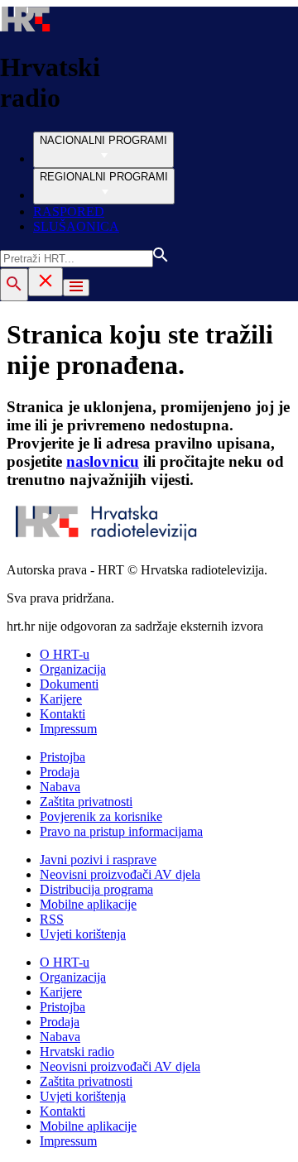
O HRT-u (64, 654)
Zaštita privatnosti (86, 802)
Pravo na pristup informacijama (121, 831)
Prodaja (59, 772)
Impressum (68, 729)
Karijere (61, 699)
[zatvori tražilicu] (45, 281)
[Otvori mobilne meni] (76, 287)
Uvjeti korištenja (83, 934)
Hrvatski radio (77, 1051)
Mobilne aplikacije (88, 904)
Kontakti (62, 714)
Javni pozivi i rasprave (98, 859)
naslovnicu (102, 461)
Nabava (60, 787)
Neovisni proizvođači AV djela (120, 874)
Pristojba (62, 757)
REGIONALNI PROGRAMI (104, 176)
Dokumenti (69, 684)
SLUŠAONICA (76, 226)
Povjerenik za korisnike (101, 816)
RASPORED (68, 211)
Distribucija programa (96, 889)
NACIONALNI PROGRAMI (103, 140)
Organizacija (73, 669)
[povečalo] (14, 284)
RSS (52, 919)
